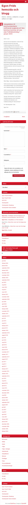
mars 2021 (4, 292)
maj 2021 (4, 289)
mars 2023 (4, 287)
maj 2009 (4, 395)
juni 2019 (4, 320)
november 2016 (5, 371)
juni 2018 (4, 340)
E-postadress (7, 154)
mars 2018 (4, 347)
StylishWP (23, 503)
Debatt (3, 444)
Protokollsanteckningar (7, 465)
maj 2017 (4, 364)
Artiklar (3, 441)
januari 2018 (5, 349)
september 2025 (6, 268)
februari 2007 (5, 419)
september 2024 (6, 280)
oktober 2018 (5, 330)
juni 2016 (4, 378)
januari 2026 (5, 265)
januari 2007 (5, 421)
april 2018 (4, 344)
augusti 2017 (5, 359)
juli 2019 (4, 318)
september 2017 (6, 356)
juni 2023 (4, 282)
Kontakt (10, 230)
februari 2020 (5, 308)
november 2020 (5, 296)
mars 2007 (4, 416)
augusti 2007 (5, 404)
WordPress (13, 503)
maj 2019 (4, 323)
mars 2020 (4, 306)
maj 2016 (4, 380)
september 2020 (6, 299)
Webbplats (6, 160)
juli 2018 (4, 337)
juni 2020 (4, 301)
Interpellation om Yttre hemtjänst (15, 219)
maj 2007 (4, 412)
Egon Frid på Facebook (7, 195)
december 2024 (5, 272)
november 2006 (5, 426)
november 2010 (5, 390)
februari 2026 (5, 263)
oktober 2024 (5, 277)
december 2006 (5, 424)
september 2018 (6, 332)
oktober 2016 (5, 373)
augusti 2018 (5, 335)
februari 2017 (5, 368)
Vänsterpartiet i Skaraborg (8, 205)
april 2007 (4, 414)
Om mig (3, 243)
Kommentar (7, 130)
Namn (5, 149)
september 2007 (6, 402)
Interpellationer (5, 238)
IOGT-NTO (4, 200)
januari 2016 (5, 383)
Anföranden (4, 439)
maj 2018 (4, 342)
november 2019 (5, 311)
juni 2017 (4, 361)
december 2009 (5, 392)
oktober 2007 (5, 400)
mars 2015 (4, 388)
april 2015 (4, 385)
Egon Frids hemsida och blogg (10, 9)
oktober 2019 (5, 313)
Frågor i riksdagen (6, 449)
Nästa (23, 116)
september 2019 (6, 316)
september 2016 (6, 376)
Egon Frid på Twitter (6, 198)
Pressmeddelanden (6, 463)
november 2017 (5, 352)
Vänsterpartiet (5, 202)
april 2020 (4, 304)
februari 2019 (5, 325)
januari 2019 (5, 328)
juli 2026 (4, 260)
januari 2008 (5, 397)
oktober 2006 (5, 428)
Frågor (3, 446)
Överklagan (4, 458)
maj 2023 (4, 284)
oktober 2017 (5, 354)
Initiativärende (5, 451)
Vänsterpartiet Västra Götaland (9, 207)
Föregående (7, 116)
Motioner (4, 456)
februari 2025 (5, 270)
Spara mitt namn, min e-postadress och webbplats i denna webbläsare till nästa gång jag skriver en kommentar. (13, 170)
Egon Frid (17, 111)
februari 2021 (5, 294)
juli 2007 (4, 407)
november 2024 (5, 275)
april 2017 (4, 366)
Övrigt (3, 461)
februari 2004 (5, 431)
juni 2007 (4, 409)
